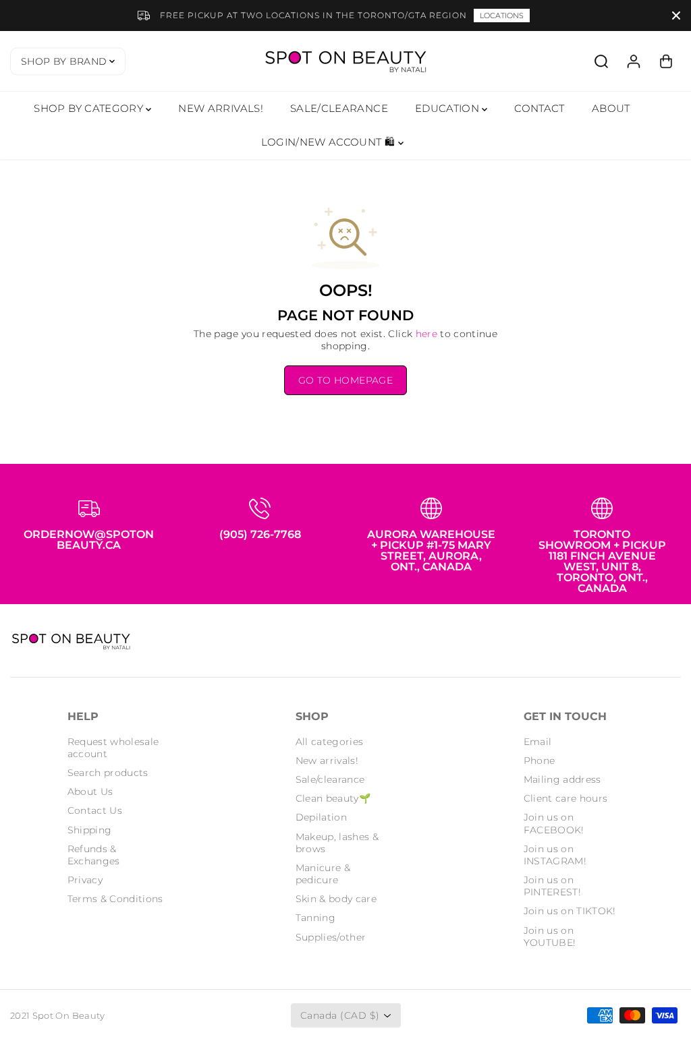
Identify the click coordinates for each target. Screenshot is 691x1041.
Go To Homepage (345, 380)
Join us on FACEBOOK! (554, 823)
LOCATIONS (502, 15)
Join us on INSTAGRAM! (555, 855)
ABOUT (611, 108)
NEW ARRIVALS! (220, 108)
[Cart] (666, 61)
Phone (539, 760)
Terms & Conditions (115, 899)
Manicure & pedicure (323, 874)
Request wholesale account (113, 748)
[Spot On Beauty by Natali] (345, 61)
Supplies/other (331, 937)
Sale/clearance (330, 779)
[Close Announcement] (676, 15)
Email (538, 742)
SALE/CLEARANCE (339, 108)
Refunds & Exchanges (93, 855)
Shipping (89, 830)
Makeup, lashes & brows (337, 843)
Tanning (315, 918)
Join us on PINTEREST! (553, 886)
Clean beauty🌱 (333, 798)
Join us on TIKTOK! (570, 911)
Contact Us (95, 810)
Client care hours (566, 798)
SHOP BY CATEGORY (90, 108)
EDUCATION (448, 108)
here (426, 334)
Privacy (85, 880)
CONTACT (539, 108)
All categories (330, 742)
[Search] (601, 61)
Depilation (322, 817)
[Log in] (633, 61)
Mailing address (562, 779)
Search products (107, 773)
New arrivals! (327, 760)
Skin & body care (336, 899)
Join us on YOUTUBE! (550, 936)
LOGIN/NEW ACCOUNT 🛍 (329, 142)
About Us (90, 791)
